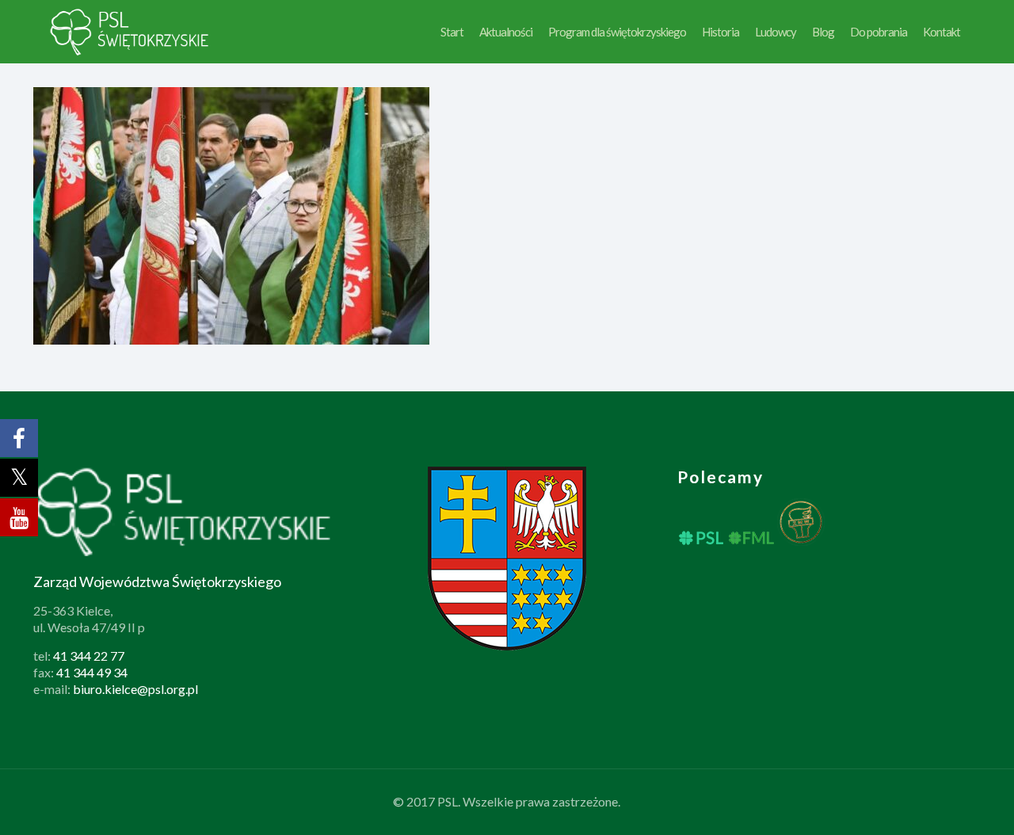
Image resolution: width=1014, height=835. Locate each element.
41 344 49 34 (92, 672)
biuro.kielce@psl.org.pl (135, 688)
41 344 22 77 (88, 655)
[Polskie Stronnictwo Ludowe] (130, 31)
